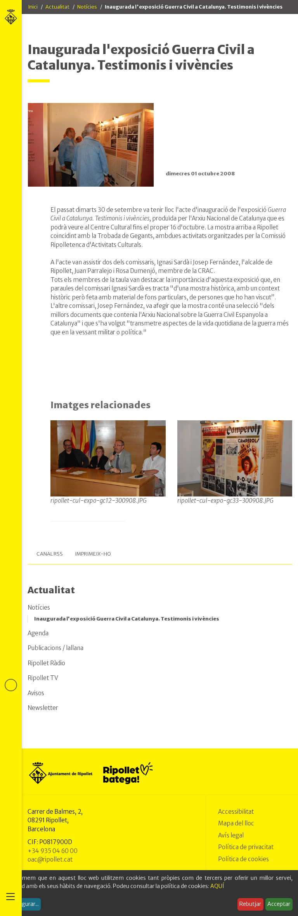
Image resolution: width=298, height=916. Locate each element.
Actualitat (57, 6)
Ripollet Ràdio (46, 663)
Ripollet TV (43, 678)
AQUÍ (217, 886)
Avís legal (231, 835)
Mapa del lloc (236, 823)
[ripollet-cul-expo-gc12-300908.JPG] (107, 458)
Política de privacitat (246, 847)
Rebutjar (250, 903)
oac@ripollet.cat (50, 859)
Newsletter (43, 707)
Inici (33, 6)
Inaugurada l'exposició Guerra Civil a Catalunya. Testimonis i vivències (126, 618)
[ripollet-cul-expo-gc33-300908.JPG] (234, 458)
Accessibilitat (236, 811)
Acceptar (278, 903)
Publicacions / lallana (55, 648)
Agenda (38, 633)
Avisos (36, 693)
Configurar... (23, 903)
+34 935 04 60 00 (53, 851)
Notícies (87, 6)
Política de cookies (243, 859)
